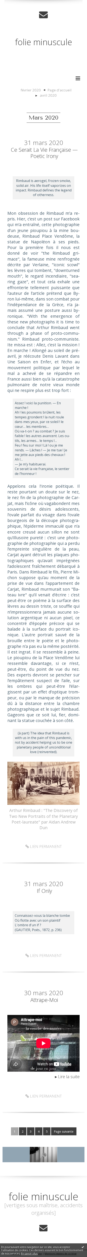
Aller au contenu (18, 4)
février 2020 (31, 90)
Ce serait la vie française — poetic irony (44, 152)
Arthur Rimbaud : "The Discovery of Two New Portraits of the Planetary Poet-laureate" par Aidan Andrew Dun (43, 819)
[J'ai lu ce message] (82, 1247)
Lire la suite (69, 1076)
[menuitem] (32, 90)
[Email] (43, 14)
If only (44, 890)
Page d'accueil (60, 90)
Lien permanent (45, 846)
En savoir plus (29, 1253)
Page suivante (63, 1131)
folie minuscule (43, 42)
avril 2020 (48, 95)
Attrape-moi (44, 999)
